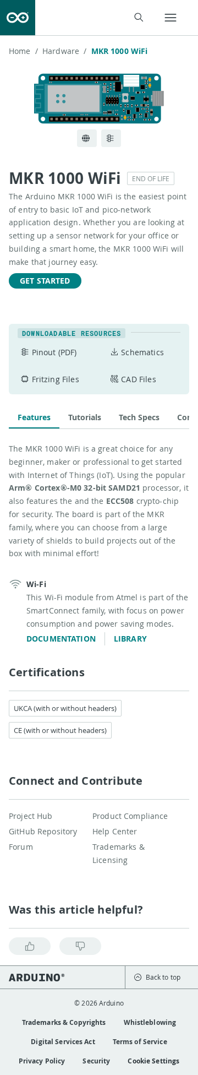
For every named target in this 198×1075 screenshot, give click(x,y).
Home (23, 51)
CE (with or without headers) (60, 730)
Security (96, 1061)
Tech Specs (139, 417)
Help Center (115, 831)
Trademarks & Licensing (118, 853)
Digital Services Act (63, 1041)
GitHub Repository (43, 831)
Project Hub (31, 816)
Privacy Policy (42, 1061)
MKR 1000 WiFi (119, 51)
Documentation (61, 638)
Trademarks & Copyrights (64, 1022)
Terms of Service (140, 1041)
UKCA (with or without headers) (65, 708)
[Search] (138, 17)
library (130, 638)
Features (34, 417)
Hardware (64, 51)
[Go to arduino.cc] (17, 17)
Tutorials (84, 417)
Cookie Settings (153, 1061)
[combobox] (96, 18)
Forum (21, 846)
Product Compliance (130, 816)
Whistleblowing (150, 1022)
